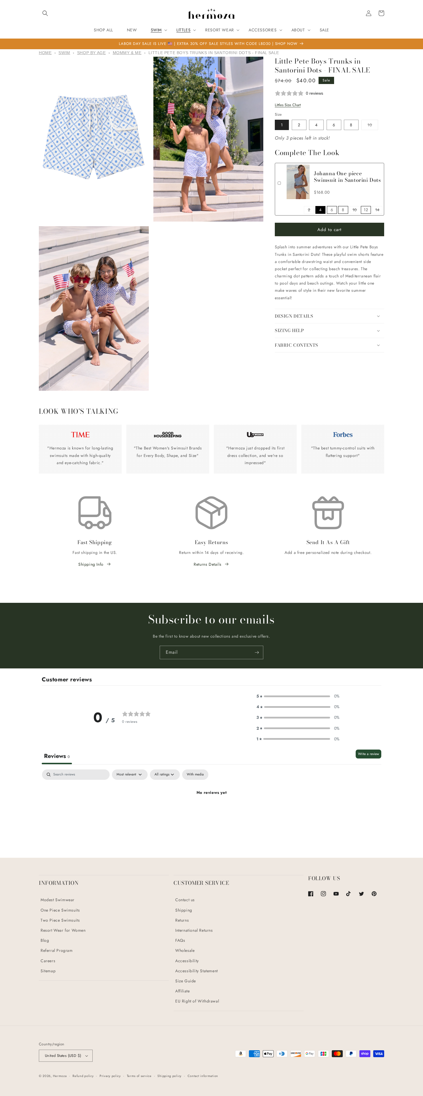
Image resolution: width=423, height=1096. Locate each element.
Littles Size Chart (288, 105)
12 (366, 210)
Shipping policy (169, 1076)
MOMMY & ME (127, 52)
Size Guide (185, 981)
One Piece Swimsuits (60, 910)
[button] (45, 13)
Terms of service (139, 1076)
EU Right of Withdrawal (197, 1001)
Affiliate (182, 991)
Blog (45, 940)
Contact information (203, 1076)
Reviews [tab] (57, 756)
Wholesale (185, 950)
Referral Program (57, 950)
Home (45, 52)
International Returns (194, 930)
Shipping (183, 910)
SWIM (64, 52)
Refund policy (83, 1076)
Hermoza (60, 1076)
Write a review (368, 753)
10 (372, 126)
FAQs (180, 940)
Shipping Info (91, 564)
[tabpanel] (211, 812)
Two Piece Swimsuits (60, 920)
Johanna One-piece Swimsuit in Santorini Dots (347, 176)
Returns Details (207, 564)
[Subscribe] (256, 652)
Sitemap (48, 971)
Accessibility (187, 961)
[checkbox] (195, 774)
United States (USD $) (63, 1055)
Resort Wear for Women (63, 930)
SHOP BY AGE (91, 52)
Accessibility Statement (196, 971)
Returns (182, 920)
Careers (48, 961)
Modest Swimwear (58, 900)
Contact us (185, 900)
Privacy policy (110, 1076)
